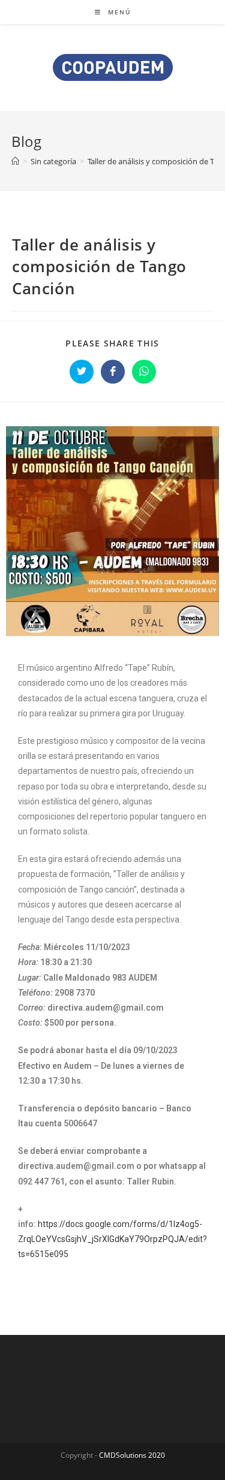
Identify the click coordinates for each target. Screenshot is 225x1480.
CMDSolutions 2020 (132, 1455)
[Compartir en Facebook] (113, 372)
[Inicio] (15, 161)
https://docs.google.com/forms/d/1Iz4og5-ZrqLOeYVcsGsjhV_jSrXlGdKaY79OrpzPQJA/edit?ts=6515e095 (112, 1239)
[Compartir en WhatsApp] (144, 372)
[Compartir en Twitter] (82, 372)
